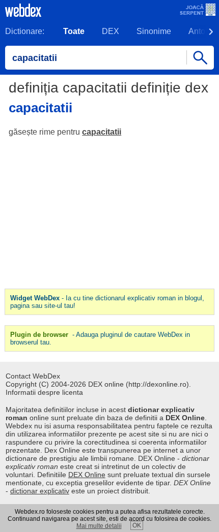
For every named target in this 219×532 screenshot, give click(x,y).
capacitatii (101, 132)
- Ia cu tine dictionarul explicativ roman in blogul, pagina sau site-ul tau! (107, 301)
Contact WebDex (33, 376)
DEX (110, 31)
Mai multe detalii (99, 525)
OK (136, 525)
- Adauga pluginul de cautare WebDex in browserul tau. (100, 338)
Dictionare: (24, 31)
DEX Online (86, 475)
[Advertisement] (109, 212)
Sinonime (153, 31)
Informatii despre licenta (44, 392)
